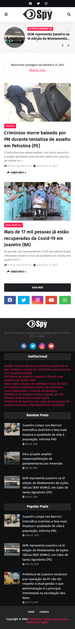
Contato (44, 612)
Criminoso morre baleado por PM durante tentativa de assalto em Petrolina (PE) (37, 139)
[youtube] (51, 300)
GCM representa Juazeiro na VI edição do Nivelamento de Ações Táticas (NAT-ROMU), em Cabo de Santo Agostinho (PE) (49, 36)
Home (31, 612)
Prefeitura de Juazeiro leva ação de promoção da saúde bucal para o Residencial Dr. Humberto (36, 403)
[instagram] (45, 3)
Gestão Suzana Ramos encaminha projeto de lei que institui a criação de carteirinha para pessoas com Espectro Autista (37, 369)
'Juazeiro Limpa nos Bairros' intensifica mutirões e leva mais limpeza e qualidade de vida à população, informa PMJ (44, 432)
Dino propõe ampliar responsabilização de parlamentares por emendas (42, 458)
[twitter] (38, 3)
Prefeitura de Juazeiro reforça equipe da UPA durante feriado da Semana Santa (34, 396)
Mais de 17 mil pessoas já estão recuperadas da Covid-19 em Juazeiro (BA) (36, 238)
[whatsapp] (65, 300)
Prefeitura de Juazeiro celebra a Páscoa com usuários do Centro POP (33, 378)
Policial (10, 126)
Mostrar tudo (37, 70)
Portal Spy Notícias (19, 165)
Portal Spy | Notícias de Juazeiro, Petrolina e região (47, 621)
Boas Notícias (13, 225)
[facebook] (30, 3)
